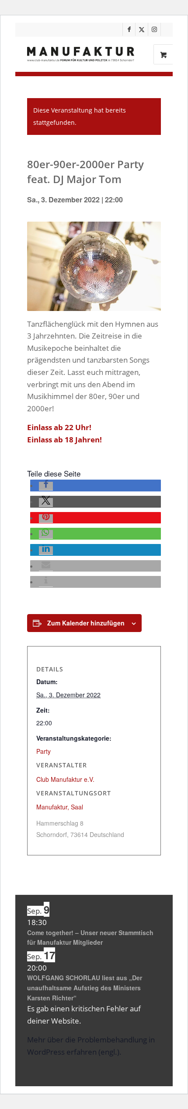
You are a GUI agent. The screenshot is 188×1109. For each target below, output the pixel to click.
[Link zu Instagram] (154, 29)
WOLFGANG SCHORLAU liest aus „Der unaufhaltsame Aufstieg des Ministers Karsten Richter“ (84, 987)
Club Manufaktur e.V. (65, 779)
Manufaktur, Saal (59, 806)
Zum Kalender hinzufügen (86, 622)
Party (43, 751)
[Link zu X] (142, 29)
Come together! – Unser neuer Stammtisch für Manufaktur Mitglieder (90, 937)
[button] (46, 486)
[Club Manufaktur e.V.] (80, 54)
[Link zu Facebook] (129, 29)
